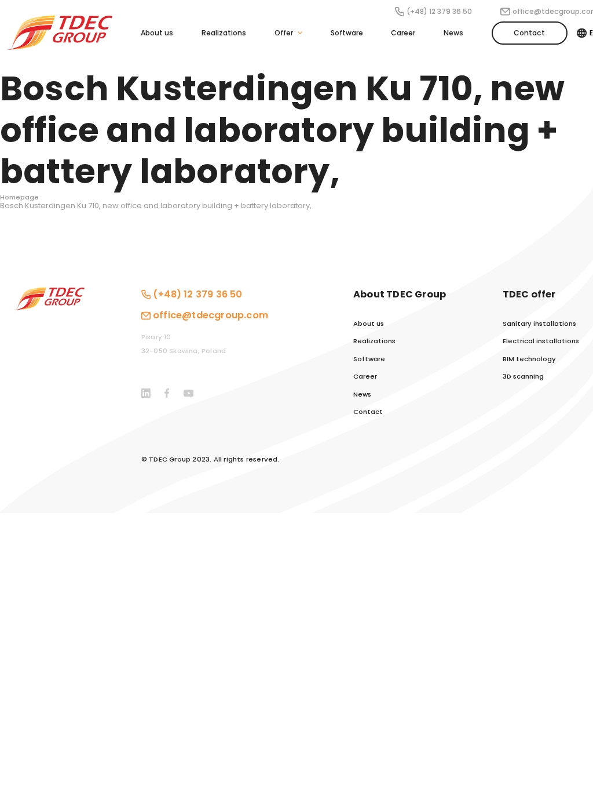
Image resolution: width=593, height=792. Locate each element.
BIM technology (529, 359)
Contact (529, 33)
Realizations (224, 33)
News (453, 33)
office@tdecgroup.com (210, 315)
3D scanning (523, 376)
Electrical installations (541, 341)
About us (157, 33)
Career (403, 33)
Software (347, 33)
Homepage (19, 197)
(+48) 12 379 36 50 (439, 11)
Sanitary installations (539, 324)
